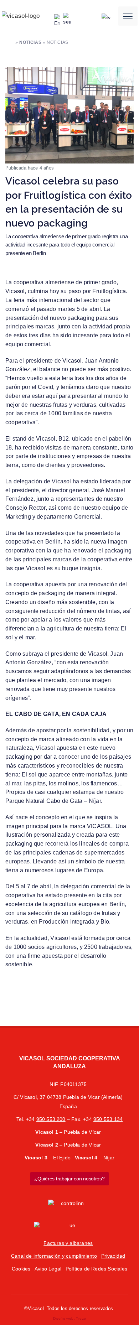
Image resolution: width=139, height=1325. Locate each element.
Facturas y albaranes (68, 1243)
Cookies (21, 1269)
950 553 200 (51, 1119)
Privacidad (113, 1256)
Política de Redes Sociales (96, 1269)
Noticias (30, 42)
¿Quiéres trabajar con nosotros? (69, 1178)
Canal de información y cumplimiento (54, 1256)
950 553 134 (108, 1119)
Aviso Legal (48, 1269)
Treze (81, 1318)
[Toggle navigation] (128, 16)
